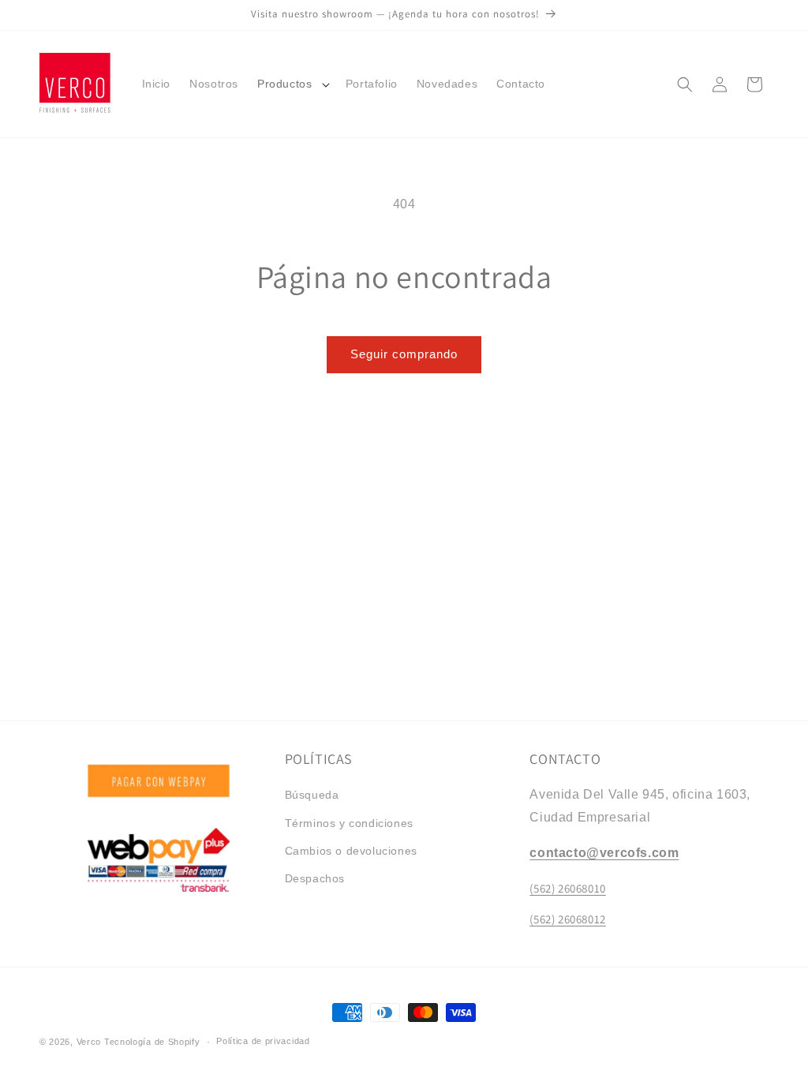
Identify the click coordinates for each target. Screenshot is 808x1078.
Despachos (315, 878)
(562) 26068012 (567, 918)
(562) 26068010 (567, 888)
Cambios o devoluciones (351, 850)
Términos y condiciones (349, 823)
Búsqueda (312, 794)
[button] (292, 83)
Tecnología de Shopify (152, 1041)
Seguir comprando (404, 354)
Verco (90, 1041)
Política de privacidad (262, 1041)
